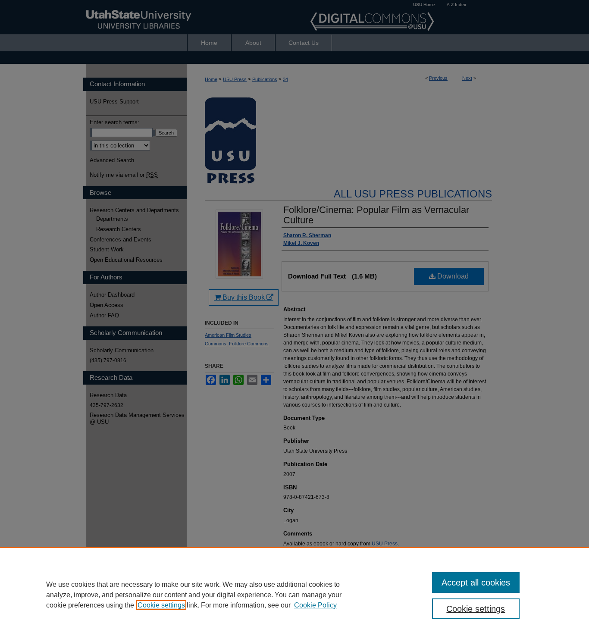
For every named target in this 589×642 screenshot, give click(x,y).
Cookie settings (161, 605)
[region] (294, 594)
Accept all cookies (476, 582)
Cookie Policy (315, 605)
